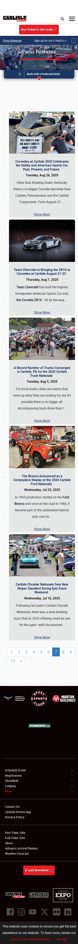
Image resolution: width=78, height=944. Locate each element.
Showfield (11, 781)
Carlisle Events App (18, 812)
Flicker (56, 911)
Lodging (10, 786)
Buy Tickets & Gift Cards (37, 29)
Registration (13, 775)
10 (12, 661)
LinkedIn (67, 911)
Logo (15, 19)
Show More (42, 214)
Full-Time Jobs (15, 838)
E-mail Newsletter (37, 870)
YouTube (32, 911)
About (9, 843)
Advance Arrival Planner (21, 848)
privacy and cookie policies (30, 939)
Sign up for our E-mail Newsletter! (55, 40)
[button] (39, 75)
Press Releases (12, 40)
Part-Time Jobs (15, 833)
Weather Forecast (17, 853)
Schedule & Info (15, 770)
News (9, 791)
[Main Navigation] (72, 19)
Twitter (44, 911)
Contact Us (12, 807)
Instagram (21, 911)
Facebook (10, 911)
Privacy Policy (14, 817)
